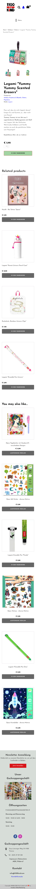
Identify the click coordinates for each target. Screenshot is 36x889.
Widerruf (20, 861)
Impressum (13, 859)
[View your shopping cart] (27, 7)
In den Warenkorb (18, 153)
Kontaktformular (17, 876)
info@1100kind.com (17, 873)
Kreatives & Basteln (15, 97)
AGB (14, 861)
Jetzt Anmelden (18, 765)
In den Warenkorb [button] (18, 219)
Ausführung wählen (18, 453)
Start (4, 30)
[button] (29, 53)
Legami (10, 102)
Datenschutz (22, 859)
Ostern (16, 30)
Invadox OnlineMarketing (18, 887)
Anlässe (10, 30)
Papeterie (7, 100)
